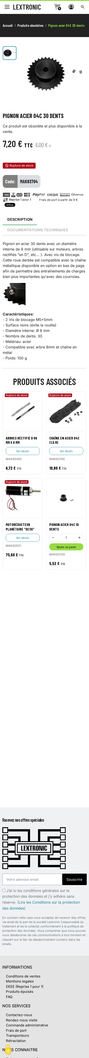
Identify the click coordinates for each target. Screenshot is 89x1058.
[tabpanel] (44, 301)
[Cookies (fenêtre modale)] (8, 1050)
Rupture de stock (21, 165)
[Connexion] (71, 7)
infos (9, 205)
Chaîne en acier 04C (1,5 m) (64, 440)
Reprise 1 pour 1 (17, 199)
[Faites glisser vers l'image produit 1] (9, 53)
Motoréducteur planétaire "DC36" (20, 526)
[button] (82, 7)
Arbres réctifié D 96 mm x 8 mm (21, 440)
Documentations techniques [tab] (37, 230)
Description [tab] (19, 219)
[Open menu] (7, 7)
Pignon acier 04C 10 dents (64, 526)
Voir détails (22, 451)
